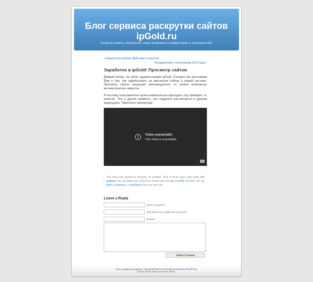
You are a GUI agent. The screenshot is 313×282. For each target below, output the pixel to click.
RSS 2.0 (183, 180)
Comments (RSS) (166, 271)
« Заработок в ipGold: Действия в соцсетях (131, 58)
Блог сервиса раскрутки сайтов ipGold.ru (156, 31)
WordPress (191, 269)
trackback (135, 184)
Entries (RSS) (144, 271)
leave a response (116, 184)
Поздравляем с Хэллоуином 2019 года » (180, 62)
